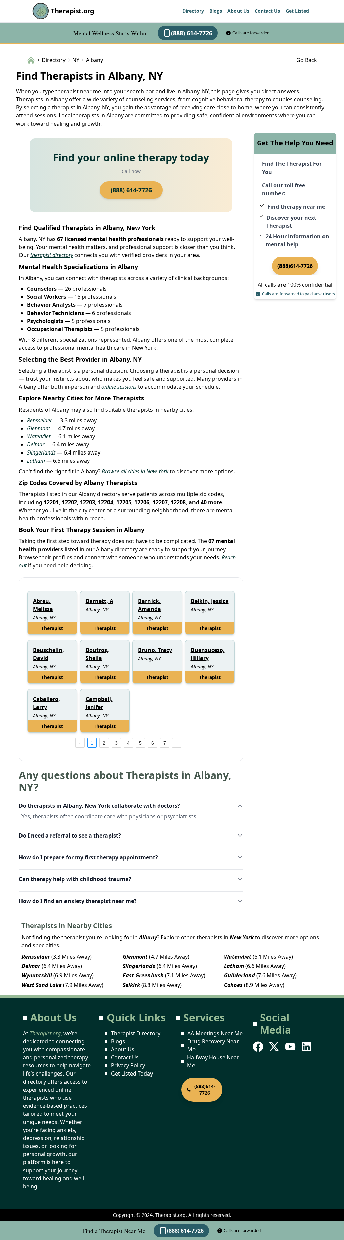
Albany (148, 937)
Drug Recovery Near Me (213, 1045)
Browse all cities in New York (135, 471)
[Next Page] (176, 743)
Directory (193, 11)
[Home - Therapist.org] (31, 59)
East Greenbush (143, 975)
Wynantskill (37, 975)
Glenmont (38, 428)
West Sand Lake (42, 985)
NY (75, 60)
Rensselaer (39, 420)
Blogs (215, 11)
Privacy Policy (128, 1065)
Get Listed (297, 11)
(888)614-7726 (295, 266)
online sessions (119, 386)
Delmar (35, 444)
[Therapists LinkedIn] (307, 1046)
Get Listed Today (132, 1073)
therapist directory (51, 255)
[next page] (176, 743)
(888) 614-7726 (191, 33)
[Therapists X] (275, 1046)
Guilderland (239, 975)
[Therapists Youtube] (291, 1046)
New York (242, 937)
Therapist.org (72, 10)
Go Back (306, 60)
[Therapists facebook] (259, 1046)
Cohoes (233, 985)
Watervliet (38, 436)
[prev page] (80, 743)
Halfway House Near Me (213, 1061)
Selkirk (131, 985)
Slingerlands (41, 452)
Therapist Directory (135, 1033)
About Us (238, 11)
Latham (36, 460)
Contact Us (267, 11)
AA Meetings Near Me (215, 1033)
